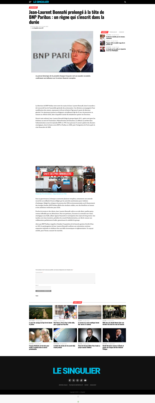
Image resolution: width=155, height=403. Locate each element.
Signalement (93, 385)
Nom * (37, 285)
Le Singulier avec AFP (38, 28)
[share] (79, 167)
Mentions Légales (63, 385)
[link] (38, 168)
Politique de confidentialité (76, 385)
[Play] (89, 182)
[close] (78, 396)
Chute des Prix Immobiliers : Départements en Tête (58, 168)
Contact (86, 385)
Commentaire (39, 272)
